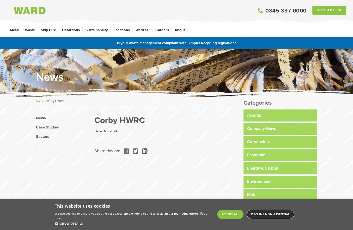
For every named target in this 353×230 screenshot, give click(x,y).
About (180, 30)
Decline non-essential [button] (270, 214)
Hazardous (71, 30)
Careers (162, 30)
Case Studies (47, 127)
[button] (133, 223)
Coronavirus (258, 142)
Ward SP (142, 30)
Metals (253, 195)
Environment (259, 182)
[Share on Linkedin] (143, 151)
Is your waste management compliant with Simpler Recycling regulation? (176, 43)
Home (40, 101)
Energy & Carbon (262, 168)
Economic (256, 155)
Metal (14, 30)
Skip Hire (48, 30)
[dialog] (176, 214)
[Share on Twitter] (134, 151)
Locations (122, 30)
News (41, 118)
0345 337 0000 (286, 10)
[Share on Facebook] (125, 151)
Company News (261, 129)
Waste (30, 30)
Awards (254, 115)
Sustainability (96, 30)
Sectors (42, 136)
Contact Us (329, 10)
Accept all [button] (230, 214)
